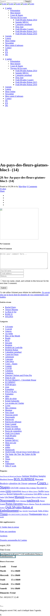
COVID (8, 368)
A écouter (9, 326)
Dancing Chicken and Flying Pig (18, 375)
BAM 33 (8, 314)
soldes (7, 447)
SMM (7, 445)
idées (7, 396)
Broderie (8, 345)
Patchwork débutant (13, 422)
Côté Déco (9, 361)
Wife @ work (10, 466)
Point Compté (10, 424)
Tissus (7, 459)
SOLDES (9, 316)
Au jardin (9, 333)
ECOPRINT (10, 382)
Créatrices (9, 373)
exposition (16, 491)
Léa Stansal (9, 497)
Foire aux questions (8, 531)
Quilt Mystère (10, 436)
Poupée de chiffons (13, 429)
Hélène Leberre (33, 491)
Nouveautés (10, 417)
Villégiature (9, 463)
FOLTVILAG (11, 391)
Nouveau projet (11, 415)
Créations (9, 371)
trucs (7, 461)
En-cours (40, 488)
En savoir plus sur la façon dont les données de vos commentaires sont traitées (25, 294)
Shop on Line (10, 443)
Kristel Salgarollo (12, 401)
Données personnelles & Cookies (13, 540)
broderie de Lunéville (13, 347)
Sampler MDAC (12, 440)
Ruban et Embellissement (16, 509)
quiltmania (9, 438)
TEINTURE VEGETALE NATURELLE (22, 452)
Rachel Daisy (10, 307)
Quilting (2, 507)
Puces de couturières (13, 431)
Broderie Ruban (11, 350)
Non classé (9, 412)
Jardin (41, 491)
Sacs (20, 511)
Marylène (22, 186)
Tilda (7, 457)
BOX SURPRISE (24, 479)
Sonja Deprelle (32, 511)
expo (7, 387)
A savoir (8, 329)
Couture (8, 366)
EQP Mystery (10, 385)
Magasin (19, 496)
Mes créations (10, 408)
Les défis (38, 494)
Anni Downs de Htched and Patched (10, 476)
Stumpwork (10, 450)
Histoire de (25, 491)
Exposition (9, 389)
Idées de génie (11, 398)
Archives (3, 536)
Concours (9, 359)
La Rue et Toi (10, 312)
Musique (8, 410)
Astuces (8, 331)
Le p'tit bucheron (28, 494)
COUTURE (14, 488)
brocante (8, 343)
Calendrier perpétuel (13, 352)
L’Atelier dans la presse (9, 527)
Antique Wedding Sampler (34, 476)
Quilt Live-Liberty (12, 433)
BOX (7, 340)
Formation (9, 394)
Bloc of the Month (12, 336)
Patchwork (9, 419)
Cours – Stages (11, 364)
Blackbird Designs (6, 479)
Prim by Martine (29, 504)
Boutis (7, 338)
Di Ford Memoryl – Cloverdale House (20, 380)
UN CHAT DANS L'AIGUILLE (18, 514)
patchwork (33, 500)
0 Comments (32, 186)
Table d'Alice (43, 511)
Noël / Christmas (21, 501)
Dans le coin (10, 378)
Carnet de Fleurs (11, 354)
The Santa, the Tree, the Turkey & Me (20, 454)
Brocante (39, 479)
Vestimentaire (35, 514)
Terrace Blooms (11, 309)
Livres (7, 405)
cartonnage (9, 357)
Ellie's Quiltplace (31, 488)
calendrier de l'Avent (17, 483)
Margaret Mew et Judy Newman (36, 497)
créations (22, 488)
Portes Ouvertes (11, 426)
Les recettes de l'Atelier (14, 403)
